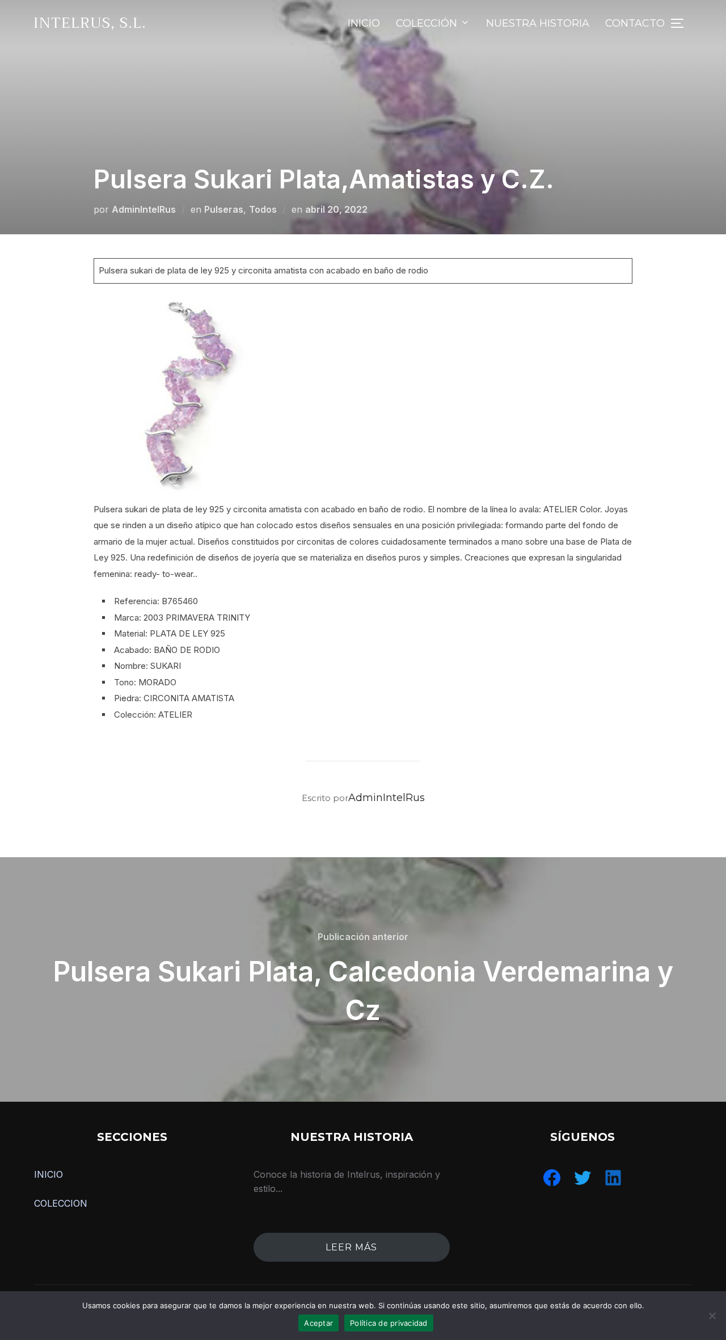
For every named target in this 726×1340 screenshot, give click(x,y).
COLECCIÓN (426, 23)
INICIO (364, 23)
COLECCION (60, 1203)
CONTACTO (635, 23)
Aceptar (318, 1323)
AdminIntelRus (144, 209)
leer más (351, 1247)
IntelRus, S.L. (89, 23)
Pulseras (223, 209)
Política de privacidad (389, 1323)
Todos (263, 209)
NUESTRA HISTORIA (537, 23)
